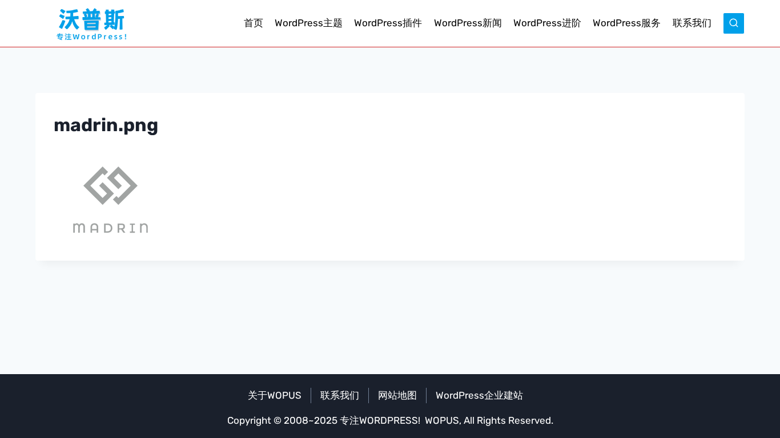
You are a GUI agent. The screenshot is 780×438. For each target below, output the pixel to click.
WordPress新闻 (468, 23)
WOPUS (442, 420)
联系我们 (692, 23)
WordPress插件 (388, 23)
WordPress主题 (309, 23)
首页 (253, 23)
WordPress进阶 (547, 23)
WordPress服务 (627, 23)
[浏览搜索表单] (734, 23)
